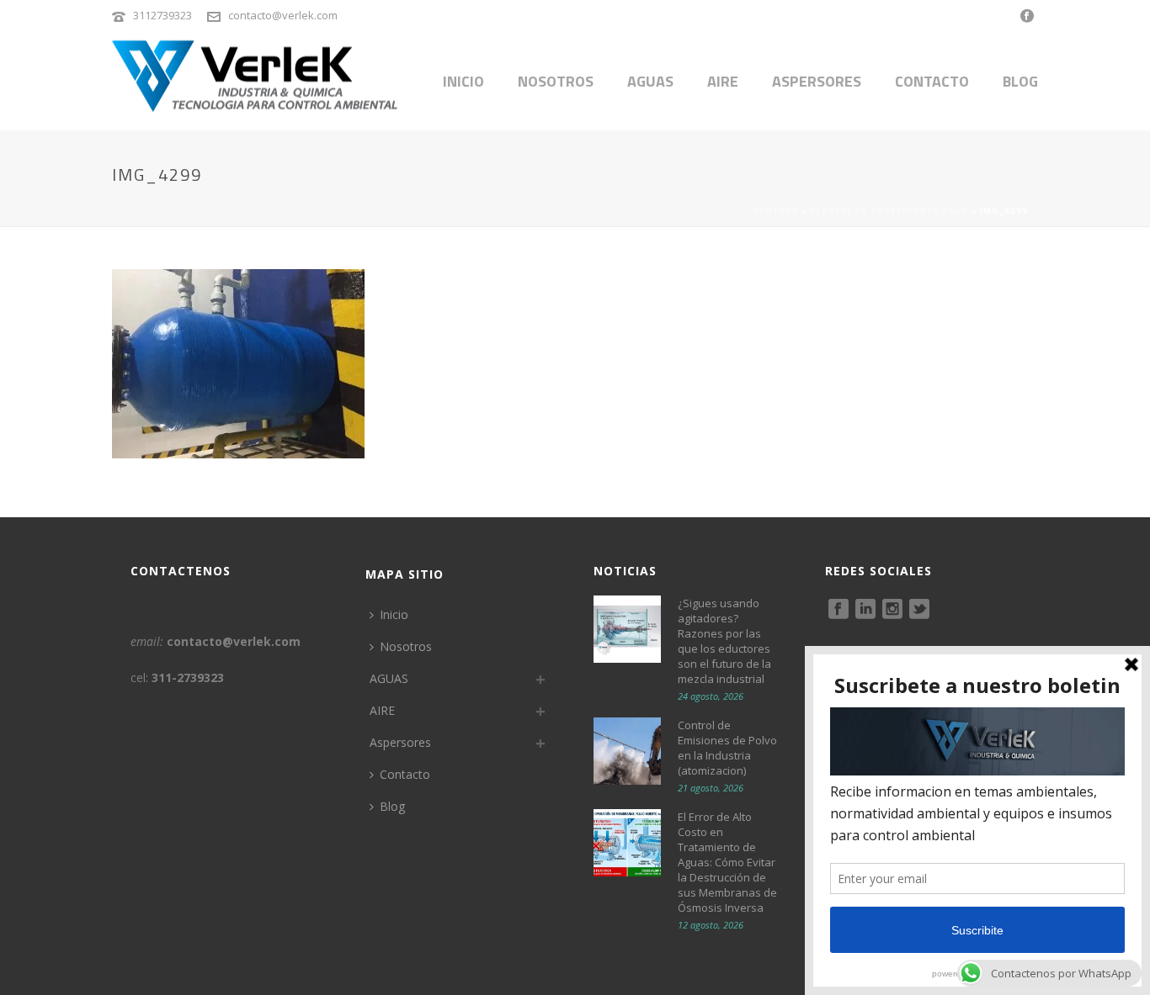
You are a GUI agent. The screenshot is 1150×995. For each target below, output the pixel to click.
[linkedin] (865, 610)
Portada (775, 210)
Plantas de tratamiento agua (889, 210)
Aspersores (816, 81)
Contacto (932, 81)
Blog (1020, 81)
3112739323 (162, 15)
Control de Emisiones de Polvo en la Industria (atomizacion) (727, 747)
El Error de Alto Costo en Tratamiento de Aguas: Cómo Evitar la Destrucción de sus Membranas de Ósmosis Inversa (727, 862)
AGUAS (650, 81)
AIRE (722, 81)
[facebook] (838, 610)
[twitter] (919, 610)
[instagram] (892, 610)
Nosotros (556, 81)
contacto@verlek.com (283, 15)
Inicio (463, 81)
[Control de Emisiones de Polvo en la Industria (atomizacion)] (627, 751)
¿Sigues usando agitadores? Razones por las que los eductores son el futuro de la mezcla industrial (724, 640)
